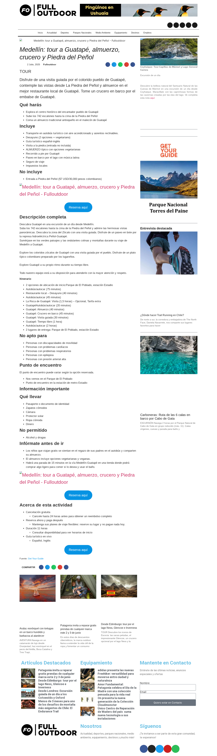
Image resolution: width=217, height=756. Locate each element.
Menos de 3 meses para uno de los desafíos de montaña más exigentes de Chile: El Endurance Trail (56, 706)
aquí (152, 98)
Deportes (65, 33)
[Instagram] (176, 25)
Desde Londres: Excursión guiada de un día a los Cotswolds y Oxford (55, 694)
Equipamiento (121, 33)
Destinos (135, 33)
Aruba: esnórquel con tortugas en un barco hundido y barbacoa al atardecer (36, 632)
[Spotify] (194, 25)
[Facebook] (170, 25)
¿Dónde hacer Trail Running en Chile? (162, 315)
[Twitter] (182, 25)
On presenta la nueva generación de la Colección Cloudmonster (115, 701)
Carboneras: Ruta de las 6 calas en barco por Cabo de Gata (165, 416)
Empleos (147, 33)
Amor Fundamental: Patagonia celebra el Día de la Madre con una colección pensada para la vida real (117, 689)
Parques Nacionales (82, 33)
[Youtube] (188, 25)
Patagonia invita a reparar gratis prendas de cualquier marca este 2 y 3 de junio (78, 629)
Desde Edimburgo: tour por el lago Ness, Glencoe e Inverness (57, 684)
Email (143, 692)
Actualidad (52, 33)
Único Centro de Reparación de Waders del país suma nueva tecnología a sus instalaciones (116, 713)
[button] (107, 64)
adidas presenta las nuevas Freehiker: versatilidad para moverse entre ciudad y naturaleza (116, 675)
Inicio (40, 33)
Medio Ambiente (103, 33)
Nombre (144, 683)
